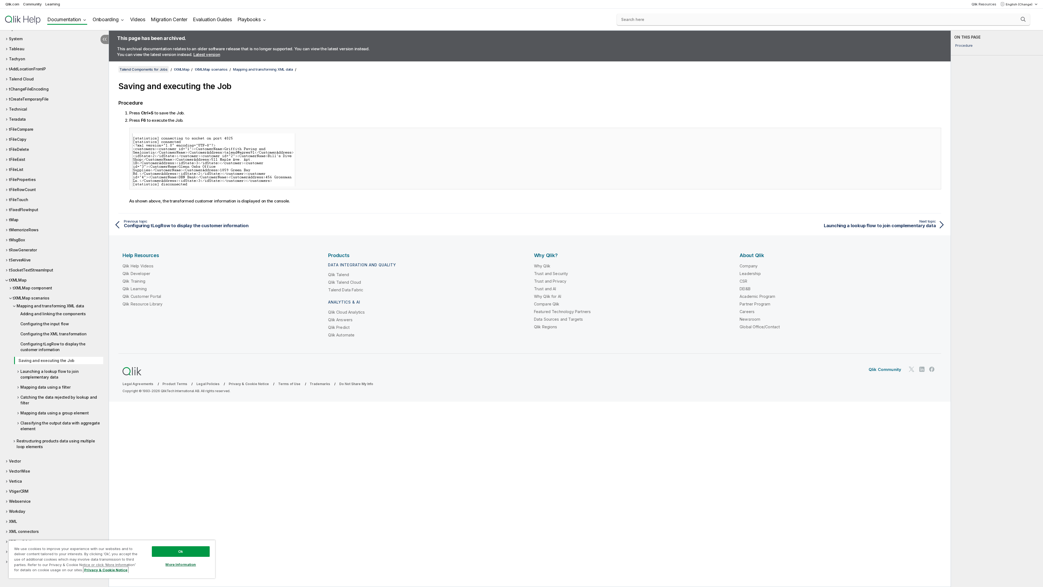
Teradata (17, 119)
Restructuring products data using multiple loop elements (56, 444)
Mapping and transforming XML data (50, 306)
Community (32, 4)
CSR (743, 281)
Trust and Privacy (550, 281)
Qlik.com (12, 4)
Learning (52, 4)
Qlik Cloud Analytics (346, 312)
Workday (17, 511)
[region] (112, 559)
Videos (137, 19)
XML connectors (24, 531)
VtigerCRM (19, 491)
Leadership (750, 273)
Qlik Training (133, 281)
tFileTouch (18, 199)
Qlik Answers (340, 319)
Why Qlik (542, 266)
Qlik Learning (134, 288)
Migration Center (169, 19)
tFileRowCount (22, 189)
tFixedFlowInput (23, 209)
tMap (13, 219)
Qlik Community (885, 369)
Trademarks (320, 384)
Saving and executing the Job (46, 360)
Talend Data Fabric (345, 290)
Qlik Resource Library (142, 304)
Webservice (20, 501)
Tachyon (17, 59)
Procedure (964, 45)
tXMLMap (17, 280)
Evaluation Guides (212, 19)
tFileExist (17, 159)
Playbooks (249, 19)
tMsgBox (17, 240)
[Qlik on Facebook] (932, 369)
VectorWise (19, 471)
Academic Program (757, 296)
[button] (1023, 19)
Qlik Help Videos (138, 266)
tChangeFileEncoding (28, 89)
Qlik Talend (338, 274)
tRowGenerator (23, 250)
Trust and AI (545, 288)
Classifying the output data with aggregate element (60, 426)
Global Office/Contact (760, 326)
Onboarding (106, 19)
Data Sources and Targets (558, 319)
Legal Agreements (137, 384)
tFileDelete (19, 149)
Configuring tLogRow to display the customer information (53, 347)
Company (749, 266)
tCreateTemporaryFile (29, 99)
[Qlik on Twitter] (911, 369)
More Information (180, 564)
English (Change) (1019, 4)
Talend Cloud (21, 79)
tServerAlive (20, 260)
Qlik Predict (339, 327)
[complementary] (997, 308)
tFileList (16, 169)
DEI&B (745, 288)
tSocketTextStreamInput (31, 270)
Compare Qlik (547, 304)
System (16, 38)
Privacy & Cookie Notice (249, 384)
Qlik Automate (341, 335)
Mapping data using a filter (45, 387)
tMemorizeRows (24, 229)
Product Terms (174, 384)
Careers (747, 311)
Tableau (16, 48)
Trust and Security (551, 273)
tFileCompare (21, 129)
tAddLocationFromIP (27, 69)
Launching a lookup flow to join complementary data (49, 374)
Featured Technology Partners (562, 311)
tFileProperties (22, 179)
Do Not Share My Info (356, 384)
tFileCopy (17, 139)
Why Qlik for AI (547, 296)
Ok (180, 551)
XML (13, 521)
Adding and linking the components (53, 313)
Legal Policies (207, 384)
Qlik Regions (545, 326)
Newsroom (750, 319)
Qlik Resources (984, 4)
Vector (15, 461)
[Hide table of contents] (104, 39)
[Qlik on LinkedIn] (922, 369)
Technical (18, 109)
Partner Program (755, 304)
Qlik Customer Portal (141, 296)
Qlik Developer (136, 273)
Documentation (64, 19)
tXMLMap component (32, 288)
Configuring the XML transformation (53, 334)
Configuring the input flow (44, 323)
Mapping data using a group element (54, 413)
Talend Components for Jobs (144, 69)
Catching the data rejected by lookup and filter (58, 400)
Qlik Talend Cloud (344, 282)
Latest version (206, 54)
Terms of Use (289, 384)
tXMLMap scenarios (31, 298)
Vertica (15, 481)
